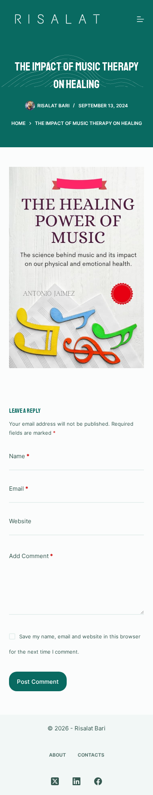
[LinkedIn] (76, 781)
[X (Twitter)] (55, 781)
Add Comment (31, 556)
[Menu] (140, 19)
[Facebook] (98, 781)
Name (19, 456)
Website (20, 521)
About (57, 755)
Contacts (91, 755)
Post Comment (38, 681)
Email (18, 488)
